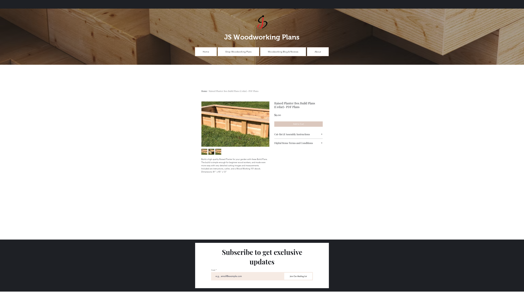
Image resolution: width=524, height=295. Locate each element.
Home (204, 91)
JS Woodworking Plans (261, 37)
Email (213, 270)
